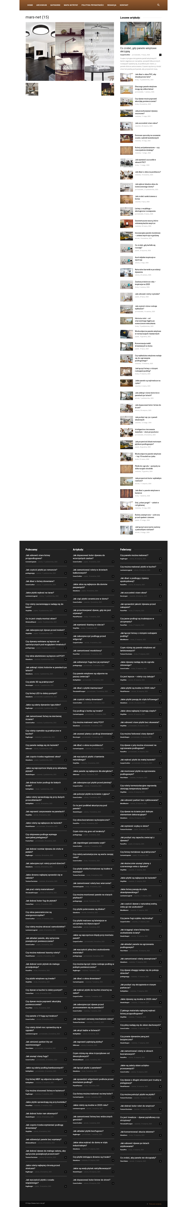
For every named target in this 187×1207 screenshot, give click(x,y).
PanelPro (29, 970)
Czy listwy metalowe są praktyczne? (138, 852)
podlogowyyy (30, 573)
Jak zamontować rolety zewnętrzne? (138, 958)
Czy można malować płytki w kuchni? (138, 566)
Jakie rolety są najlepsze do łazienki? (44, 823)
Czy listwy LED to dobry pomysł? (41, 693)
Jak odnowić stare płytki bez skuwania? (139, 722)
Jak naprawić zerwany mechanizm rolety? (93, 1019)
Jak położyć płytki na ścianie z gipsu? (91, 794)
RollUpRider (30, 789)
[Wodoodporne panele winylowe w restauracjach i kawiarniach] (126, 334)
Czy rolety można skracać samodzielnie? (45, 926)
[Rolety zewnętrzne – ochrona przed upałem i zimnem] (126, 518)
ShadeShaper (30, 774)
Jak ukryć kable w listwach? (86, 1030)
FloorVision (29, 1048)
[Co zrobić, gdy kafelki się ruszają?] (126, 248)
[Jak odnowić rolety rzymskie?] (126, 297)
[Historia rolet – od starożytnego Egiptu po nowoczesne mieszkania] (126, 320)
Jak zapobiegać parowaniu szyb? (89, 842)
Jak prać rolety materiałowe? (40, 889)
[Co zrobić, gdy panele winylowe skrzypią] (140, 33)
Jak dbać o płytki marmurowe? (88, 688)
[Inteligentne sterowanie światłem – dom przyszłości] (126, 432)
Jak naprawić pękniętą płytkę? (88, 1042)
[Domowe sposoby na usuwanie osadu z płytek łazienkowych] (126, 138)
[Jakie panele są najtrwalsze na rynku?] (126, 382)
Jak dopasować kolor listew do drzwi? (91, 1180)
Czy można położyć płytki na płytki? (137, 1094)
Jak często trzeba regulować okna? (43, 756)
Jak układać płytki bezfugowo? (88, 1131)
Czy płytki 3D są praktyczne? (40, 682)
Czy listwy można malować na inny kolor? (93, 1093)
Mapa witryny (71, 5)
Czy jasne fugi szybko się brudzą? (136, 918)
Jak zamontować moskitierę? (87, 650)
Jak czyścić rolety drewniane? (88, 699)
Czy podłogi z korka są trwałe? (88, 711)
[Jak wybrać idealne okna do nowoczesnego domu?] (126, 187)
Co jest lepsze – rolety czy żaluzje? (137, 676)
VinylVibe (29, 610)
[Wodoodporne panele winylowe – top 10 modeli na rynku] (126, 457)
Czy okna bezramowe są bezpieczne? (91, 820)
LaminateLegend (31, 596)
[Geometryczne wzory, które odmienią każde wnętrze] (126, 223)
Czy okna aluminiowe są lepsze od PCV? (45, 656)
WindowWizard (31, 622)
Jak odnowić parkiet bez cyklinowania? (139, 800)
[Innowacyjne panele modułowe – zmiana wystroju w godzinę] (126, 236)
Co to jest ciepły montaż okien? (41, 618)
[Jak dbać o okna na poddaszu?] (126, 175)
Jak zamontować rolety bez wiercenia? (92, 883)
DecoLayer (29, 685)
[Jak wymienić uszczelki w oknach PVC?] (126, 162)
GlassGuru (29, 659)
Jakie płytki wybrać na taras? (40, 592)
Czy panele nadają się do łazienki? (42, 745)
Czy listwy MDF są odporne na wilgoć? (44, 1079)
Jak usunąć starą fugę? (37, 1056)
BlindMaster (124, 639)
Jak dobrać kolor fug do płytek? (41, 900)
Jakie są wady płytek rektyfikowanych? (92, 1168)
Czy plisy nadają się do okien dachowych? (140, 1025)
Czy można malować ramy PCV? (88, 722)
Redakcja (111, 5)
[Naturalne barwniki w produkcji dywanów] (126, 272)
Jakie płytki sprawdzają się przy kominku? (46, 1102)
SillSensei (29, 748)
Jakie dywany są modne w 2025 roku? (138, 999)
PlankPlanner (30, 826)
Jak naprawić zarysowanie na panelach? (45, 811)
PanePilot (29, 1008)
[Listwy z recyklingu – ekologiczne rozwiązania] (126, 211)
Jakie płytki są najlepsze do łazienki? (138, 878)
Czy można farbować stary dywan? (137, 733)
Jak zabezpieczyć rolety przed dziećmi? (45, 863)
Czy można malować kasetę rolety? (43, 952)
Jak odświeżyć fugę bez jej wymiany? (91, 662)
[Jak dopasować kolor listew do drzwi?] (126, 408)
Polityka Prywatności (93, 5)
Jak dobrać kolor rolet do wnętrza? (137, 1106)
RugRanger (29, 708)
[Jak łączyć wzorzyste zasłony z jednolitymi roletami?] (126, 530)
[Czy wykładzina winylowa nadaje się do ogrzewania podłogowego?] (126, 358)
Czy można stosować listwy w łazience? (45, 1090)
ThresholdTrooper (32, 893)
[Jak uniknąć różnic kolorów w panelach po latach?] (126, 396)
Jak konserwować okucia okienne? (137, 1131)
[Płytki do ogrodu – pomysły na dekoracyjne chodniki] (126, 469)
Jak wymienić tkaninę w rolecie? (89, 624)
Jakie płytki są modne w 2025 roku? (137, 688)
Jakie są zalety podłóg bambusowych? (44, 1067)
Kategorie (55, 5)
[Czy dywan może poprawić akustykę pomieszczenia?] (126, 101)
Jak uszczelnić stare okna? (146, 123)
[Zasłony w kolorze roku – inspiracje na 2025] (126, 284)
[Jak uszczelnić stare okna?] (126, 126)
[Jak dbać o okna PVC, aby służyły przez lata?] (126, 77)
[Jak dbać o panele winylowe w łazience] (126, 493)
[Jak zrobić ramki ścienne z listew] (126, 199)
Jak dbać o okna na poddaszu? (148, 172)
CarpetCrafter (125, 55)
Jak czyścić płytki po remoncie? (41, 569)
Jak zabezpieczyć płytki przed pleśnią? (92, 782)
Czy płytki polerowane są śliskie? (89, 909)
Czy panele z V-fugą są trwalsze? (42, 1016)
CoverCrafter (30, 585)
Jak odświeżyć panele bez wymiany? (43, 1139)
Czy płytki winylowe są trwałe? (40, 978)
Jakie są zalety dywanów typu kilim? (43, 704)
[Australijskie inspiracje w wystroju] (126, 260)
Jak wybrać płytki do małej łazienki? (137, 759)
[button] (158, 5)
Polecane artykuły (155, 1204)
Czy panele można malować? (134, 555)
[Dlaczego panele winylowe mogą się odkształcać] (126, 89)
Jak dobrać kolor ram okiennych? (42, 1113)
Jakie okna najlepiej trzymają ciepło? (138, 711)
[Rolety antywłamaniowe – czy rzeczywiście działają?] (126, 150)
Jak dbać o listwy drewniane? (40, 581)
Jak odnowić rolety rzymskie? (147, 294)
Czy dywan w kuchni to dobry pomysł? (44, 990)
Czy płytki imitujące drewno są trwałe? (92, 1157)
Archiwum (41, 5)
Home (30, 5)
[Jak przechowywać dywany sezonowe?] (126, 113)
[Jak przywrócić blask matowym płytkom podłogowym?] (126, 444)
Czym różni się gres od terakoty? (89, 831)
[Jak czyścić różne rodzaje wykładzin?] (126, 309)
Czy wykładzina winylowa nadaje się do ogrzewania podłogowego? (148, 358)
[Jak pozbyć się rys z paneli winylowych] (126, 420)
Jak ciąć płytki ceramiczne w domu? (91, 598)
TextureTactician (31, 881)
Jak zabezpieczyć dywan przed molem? (45, 630)
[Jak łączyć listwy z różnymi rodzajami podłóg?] (126, 371)
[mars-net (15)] (70, 80)
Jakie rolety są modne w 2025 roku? (90, 1105)
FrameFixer (30, 841)
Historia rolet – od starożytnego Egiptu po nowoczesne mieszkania (145, 320)
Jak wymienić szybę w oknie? (134, 826)
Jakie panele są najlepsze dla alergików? (93, 771)
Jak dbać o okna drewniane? (87, 978)
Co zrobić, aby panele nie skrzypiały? (138, 1157)
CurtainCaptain (31, 562)
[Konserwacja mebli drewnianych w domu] (126, 346)
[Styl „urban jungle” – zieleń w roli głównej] (126, 505)
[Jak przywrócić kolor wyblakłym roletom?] (126, 481)
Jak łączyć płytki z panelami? (87, 1067)
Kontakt (124, 5)
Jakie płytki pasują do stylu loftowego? (139, 699)
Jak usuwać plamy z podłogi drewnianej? (93, 733)
